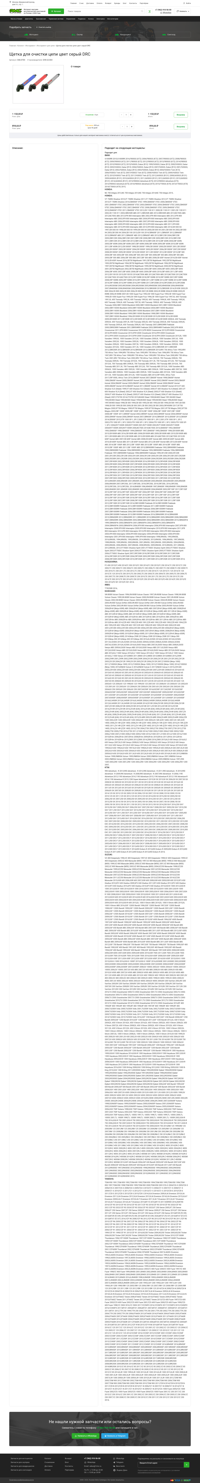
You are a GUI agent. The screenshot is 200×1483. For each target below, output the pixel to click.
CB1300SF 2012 (157, 252)
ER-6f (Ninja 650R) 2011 (139, 633)
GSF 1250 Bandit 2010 (124, 1020)
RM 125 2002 (126, 1129)
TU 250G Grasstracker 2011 (131, 1000)
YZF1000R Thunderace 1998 (155, 1238)
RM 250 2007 (137, 1134)
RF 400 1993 (114, 1006)
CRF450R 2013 (128, 467)
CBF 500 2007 (139, 255)
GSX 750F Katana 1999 (138, 1109)
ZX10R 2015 (114, 709)
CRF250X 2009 (128, 478)
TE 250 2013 (172, 576)
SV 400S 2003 (132, 981)
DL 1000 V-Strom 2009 (143, 1034)
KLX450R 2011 (115, 703)
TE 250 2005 (168, 574)
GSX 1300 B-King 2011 (122, 1070)
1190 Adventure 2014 (126, 776)
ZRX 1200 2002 (133, 762)
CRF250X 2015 (128, 475)
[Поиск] (142, 11)
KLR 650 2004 (127, 751)
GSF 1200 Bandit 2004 (118, 1048)
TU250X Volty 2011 (133, 1014)
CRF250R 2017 (165, 553)
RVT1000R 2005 (116, 428)
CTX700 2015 (132, 397)
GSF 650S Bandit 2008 (162, 933)
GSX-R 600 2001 (157, 897)
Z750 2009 (113, 731)
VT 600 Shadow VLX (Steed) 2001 (169, 389)
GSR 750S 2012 (168, 953)
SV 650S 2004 (128, 1092)
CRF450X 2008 (153, 470)
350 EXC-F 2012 (115, 841)
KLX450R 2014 (140, 703)
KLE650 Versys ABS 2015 (162, 650)
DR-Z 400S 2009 (157, 1151)
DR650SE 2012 (166, 1173)
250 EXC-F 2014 (142, 838)
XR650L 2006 (114, 545)
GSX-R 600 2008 (171, 900)
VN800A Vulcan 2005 (153, 759)
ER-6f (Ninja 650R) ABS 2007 (145, 608)
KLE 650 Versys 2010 (163, 742)
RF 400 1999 (168, 1006)
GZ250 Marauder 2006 (164, 872)
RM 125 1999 (173, 1126)
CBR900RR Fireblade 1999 (150, 453)
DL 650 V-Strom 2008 (125, 1025)
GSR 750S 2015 (129, 956)
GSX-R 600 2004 (116, 900)
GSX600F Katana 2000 (137, 1103)
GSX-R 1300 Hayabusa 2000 (144, 1053)
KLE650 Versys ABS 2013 (119, 650)
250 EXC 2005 (142, 824)
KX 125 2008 (158, 684)
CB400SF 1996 (166, 431)
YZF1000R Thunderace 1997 (131, 1238)
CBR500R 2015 (153, 350)
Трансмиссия (41, 19)
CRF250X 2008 (115, 478)
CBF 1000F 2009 (122, 411)
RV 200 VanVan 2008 (118, 986)
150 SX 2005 (136, 802)
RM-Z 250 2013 (141, 1140)
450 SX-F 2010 (157, 816)
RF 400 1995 (125, 1006)
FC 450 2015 (110, 565)
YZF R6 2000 (125, 1224)
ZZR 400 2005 (151, 628)
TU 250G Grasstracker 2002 (166, 992)
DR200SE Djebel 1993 (141, 1070)
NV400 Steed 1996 (163, 400)
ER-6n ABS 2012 (170, 619)
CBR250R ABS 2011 (133, 213)
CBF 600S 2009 (141, 272)
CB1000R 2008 (166, 319)
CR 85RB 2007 (120, 294)
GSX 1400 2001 (115, 1090)
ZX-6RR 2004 (155, 717)
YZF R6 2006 (136, 1221)
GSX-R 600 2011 (166, 894)
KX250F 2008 (149, 692)
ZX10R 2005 (163, 703)
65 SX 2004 (114, 785)
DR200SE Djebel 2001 (136, 1076)
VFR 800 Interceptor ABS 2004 (134, 219)
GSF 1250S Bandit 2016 (119, 919)
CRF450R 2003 (128, 461)
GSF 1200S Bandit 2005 (159, 911)
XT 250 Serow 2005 (161, 1207)
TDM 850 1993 (136, 1182)
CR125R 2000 (166, 453)
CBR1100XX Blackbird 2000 (128, 305)
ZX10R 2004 (152, 703)
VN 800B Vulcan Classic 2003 (128, 600)
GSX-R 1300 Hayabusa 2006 (129, 1059)
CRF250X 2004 (140, 475)
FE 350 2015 (178, 579)
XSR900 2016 (170, 1202)
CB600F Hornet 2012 (152, 386)
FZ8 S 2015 (133, 1193)
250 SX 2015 (158, 796)
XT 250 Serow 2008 (134, 1210)
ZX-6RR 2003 (144, 717)
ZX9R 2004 (142, 659)
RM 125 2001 (114, 1129)
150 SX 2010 (114, 804)
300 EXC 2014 (142, 832)
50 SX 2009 (114, 782)
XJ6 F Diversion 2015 (136, 1202)
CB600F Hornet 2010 (117, 386)
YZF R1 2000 (169, 1230)
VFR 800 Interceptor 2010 (149, 528)
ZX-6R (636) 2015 (131, 717)
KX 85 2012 (153, 681)
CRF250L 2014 (128, 486)
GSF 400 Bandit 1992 (141, 947)
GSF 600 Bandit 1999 (172, 1084)
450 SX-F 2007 (120, 816)
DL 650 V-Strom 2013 (136, 1028)
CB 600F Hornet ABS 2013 (163, 442)
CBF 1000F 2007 (164, 411)
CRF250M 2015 (170, 283)
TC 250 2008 (169, 568)
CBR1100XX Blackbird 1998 (143, 313)
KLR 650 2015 (174, 753)
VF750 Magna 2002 (173, 408)
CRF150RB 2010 (129, 280)
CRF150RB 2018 (139, 277)
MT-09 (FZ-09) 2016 (134, 1216)
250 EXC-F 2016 (155, 832)
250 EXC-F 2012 (115, 838)
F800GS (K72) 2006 (138, 159)
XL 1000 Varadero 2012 (146, 347)
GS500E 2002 (173, 961)
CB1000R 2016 (164, 316)
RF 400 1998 (157, 1006)
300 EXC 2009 (166, 829)
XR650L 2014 (137, 539)
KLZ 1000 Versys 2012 (141, 653)
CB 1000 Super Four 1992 (136, 294)
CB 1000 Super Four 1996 (141, 297)
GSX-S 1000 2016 (116, 961)
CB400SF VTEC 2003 (135, 205)
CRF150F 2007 (115, 495)
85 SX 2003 (153, 788)
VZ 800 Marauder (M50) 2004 (146, 866)
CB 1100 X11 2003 (117, 213)
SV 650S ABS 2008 (133, 972)
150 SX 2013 (147, 804)
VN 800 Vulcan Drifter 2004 (132, 606)
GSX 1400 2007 (115, 1092)
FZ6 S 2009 (133, 1188)
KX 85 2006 (173, 678)
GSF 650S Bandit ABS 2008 (166, 939)
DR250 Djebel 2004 (123, 1084)
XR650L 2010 (160, 545)
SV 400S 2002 (120, 981)
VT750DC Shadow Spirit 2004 (126, 551)
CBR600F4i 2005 (116, 525)
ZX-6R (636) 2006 (161, 712)
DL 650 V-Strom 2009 (143, 1025)
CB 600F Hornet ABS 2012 (141, 442)
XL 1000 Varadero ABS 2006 (144, 369)
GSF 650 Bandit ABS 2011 (145, 930)
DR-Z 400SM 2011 (162, 1159)
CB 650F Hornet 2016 (118, 260)
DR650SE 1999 (153, 1168)
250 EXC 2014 (166, 827)
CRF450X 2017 (166, 467)
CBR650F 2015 (163, 417)
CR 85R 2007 (140, 291)
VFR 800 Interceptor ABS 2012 (162, 216)
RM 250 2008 (148, 1134)
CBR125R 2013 (128, 241)
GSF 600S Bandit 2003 (137, 925)
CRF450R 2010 (166, 464)
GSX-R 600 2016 (143, 897)
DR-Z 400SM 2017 (144, 1154)
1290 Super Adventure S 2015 (141, 779)
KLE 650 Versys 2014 (153, 745)
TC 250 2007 (158, 568)
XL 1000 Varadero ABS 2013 (144, 375)
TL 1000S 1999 (161, 1115)
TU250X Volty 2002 (150, 1009)
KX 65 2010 (133, 675)
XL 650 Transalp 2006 (129, 325)
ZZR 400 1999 (155, 625)
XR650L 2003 (160, 542)
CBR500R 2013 (141, 350)
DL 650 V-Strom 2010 (161, 1025)
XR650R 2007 (114, 484)
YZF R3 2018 (147, 1205)
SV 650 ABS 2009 (165, 970)
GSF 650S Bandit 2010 (118, 936)
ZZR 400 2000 (167, 625)
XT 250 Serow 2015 (167, 1213)
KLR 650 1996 (115, 748)
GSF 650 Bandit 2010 (141, 1165)
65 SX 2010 (173, 785)
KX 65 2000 (114, 673)
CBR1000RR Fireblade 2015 (120, 514)
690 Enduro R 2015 (144, 849)
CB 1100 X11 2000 (152, 210)
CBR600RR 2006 (116, 520)
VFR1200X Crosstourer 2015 (167, 336)
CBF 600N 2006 (115, 244)
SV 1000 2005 (163, 1042)
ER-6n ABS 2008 (116, 619)
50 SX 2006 (168, 779)
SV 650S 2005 (156, 1095)
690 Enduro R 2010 (176, 849)
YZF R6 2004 (158, 1221)
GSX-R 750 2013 (119, 1126)
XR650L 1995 (126, 539)
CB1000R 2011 (115, 319)
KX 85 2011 (143, 681)
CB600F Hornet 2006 (141, 383)
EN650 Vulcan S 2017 (147, 667)
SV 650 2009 (125, 1039)
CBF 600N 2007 (128, 244)
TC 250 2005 (136, 568)
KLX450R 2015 (115, 700)
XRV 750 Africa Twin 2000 (164, 355)
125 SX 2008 (158, 793)
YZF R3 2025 (147, 1207)
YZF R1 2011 (125, 1227)
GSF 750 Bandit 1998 (153, 944)
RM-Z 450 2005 (115, 1143)
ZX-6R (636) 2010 (139, 714)
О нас (81, 3)
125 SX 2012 (125, 796)
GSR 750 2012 (115, 1042)
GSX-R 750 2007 (119, 1123)
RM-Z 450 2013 (141, 1145)
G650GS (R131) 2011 (136, 178)
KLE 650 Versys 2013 (135, 745)
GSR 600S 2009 (129, 953)
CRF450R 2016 (140, 461)
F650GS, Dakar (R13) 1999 (142, 164)
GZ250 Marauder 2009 (145, 875)
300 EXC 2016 (178, 827)
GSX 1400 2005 (168, 1090)
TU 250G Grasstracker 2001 (143, 992)
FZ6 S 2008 (124, 1188)
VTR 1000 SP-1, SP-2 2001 (153, 419)
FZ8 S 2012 (114, 1193)
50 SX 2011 (133, 782)
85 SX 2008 (124, 790)
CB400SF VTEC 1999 (138, 202)
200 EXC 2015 (152, 818)
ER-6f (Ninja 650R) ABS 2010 (136, 611)
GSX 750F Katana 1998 (118, 1109)
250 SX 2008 (125, 799)
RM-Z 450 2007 (141, 1143)
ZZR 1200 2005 (146, 720)
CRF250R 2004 (128, 556)
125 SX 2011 (114, 796)
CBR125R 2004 (165, 235)
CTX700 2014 (121, 397)
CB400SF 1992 (166, 428)
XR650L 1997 (172, 539)
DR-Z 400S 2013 (129, 1154)
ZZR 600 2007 (151, 670)
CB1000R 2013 (140, 319)
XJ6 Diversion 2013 (142, 1196)
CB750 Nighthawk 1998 (119, 266)
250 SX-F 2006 (128, 807)
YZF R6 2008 (131, 1219)
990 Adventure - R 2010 (172, 771)
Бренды (117, 3)
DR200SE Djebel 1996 (118, 1073)
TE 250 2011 (150, 576)
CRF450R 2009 (153, 464)
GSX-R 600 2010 (116, 903)
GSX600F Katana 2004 (137, 1106)
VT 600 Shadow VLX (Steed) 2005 (123, 394)
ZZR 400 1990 (129, 622)
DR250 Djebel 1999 (123, 1081)
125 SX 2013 (136, 796)
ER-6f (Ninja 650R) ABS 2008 (169, 608)
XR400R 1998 (163, 486)
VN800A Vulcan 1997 (171, 759)
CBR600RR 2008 (171, 517)
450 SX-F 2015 (165, 813)
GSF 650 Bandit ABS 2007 (141, 928)
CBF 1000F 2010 (136, 411)
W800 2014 (162, 656)
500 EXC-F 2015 (169, 846)
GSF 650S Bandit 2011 (137, 936)
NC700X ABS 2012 (145, 274)
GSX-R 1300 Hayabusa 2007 (153, 1059)
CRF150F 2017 (173, 489)
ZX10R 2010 (135, 706)
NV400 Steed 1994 (132, 400)
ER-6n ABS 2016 (153, 617)
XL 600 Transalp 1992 (118, 299)
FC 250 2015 (153, 565)
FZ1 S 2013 (143, 1191)
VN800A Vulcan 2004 (136, 759)
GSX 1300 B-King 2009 (165, 1067)
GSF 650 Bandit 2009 (124, 1165)
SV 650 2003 (140, 1037)
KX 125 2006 (114, 684)
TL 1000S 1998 (148, 1115)
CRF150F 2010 (140, 495)
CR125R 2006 (161, 456)
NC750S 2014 (142, 428)
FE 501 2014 (128, 582)
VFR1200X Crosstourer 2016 (144, 333)
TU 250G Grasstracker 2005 (154, 995)
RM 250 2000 (137, 1131)
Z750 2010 (123, 731)
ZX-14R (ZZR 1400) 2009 (145, 723)
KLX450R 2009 (153, 700)
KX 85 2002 (133, 678)
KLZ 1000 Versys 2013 (160, 653)
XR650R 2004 (161, 481)
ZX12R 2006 (146, 661)
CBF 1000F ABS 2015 (136, 447)
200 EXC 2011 (154, 821)
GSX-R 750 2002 (133, 1120)
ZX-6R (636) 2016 (137, 709)
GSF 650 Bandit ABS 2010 (124, 930)
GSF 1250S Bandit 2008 (159, 914)
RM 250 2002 (160, 1131)
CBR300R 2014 (168, 288)
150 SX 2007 (158, 802)
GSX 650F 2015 (168, 958)
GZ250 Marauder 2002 (164, 869)
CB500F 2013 (174, 417)
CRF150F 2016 (115, 492)
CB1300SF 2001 (170, 246)
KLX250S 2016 (128, 645)
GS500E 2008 (161, 964)
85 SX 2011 (153, 790)
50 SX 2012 (143, 782)
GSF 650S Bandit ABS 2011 (153, 942)
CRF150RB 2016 (129, 283)
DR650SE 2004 (141, 1170)
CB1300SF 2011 (143, 252)
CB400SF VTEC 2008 (140, 207)
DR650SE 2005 (153, 1170)
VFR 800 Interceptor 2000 (161, 534)
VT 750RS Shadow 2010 (115, 199)
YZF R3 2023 (114, 1207)
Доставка (90, 3)
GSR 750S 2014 (115, 956)
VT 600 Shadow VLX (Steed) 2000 (141, 389)
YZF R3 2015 (114, 1205)
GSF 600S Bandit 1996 (158, 919)
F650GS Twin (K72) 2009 (161, 173)
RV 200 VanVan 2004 (125, 984)
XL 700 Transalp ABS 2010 (165, 364)
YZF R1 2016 (136, 1233)
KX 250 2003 (172, 686)
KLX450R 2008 (140, 700)
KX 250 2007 (136, 689)
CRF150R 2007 (115, 500)
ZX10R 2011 (146, 706)
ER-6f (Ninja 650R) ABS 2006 (121, 608)
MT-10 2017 (160, 1202)
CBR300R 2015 (155, 288)
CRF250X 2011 (153, 478)
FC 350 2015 (131, 565)
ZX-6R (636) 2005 (146, 712)
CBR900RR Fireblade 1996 (164, 450)
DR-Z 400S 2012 (116, 1154)
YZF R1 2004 (125, 1230)
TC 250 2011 (118, 571)
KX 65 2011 (143, 675)
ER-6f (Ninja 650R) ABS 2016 (121, 617)
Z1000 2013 (176, 734)
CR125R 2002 (114, 456)
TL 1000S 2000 (174, 1115)
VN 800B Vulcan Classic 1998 (166, 594)
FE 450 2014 (168, 579)
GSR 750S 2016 (142, 956)
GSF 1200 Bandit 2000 (118, 1050)
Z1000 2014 (142, 731)
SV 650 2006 (172, 1037)
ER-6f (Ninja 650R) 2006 (119, 631)
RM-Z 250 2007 (145, 1137)
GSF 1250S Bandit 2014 (119, 914)
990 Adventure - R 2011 (152, 771)
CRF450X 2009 (166, 470)
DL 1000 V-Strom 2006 (168, 1031)
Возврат (108, 3)
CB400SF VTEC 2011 (118, 210)
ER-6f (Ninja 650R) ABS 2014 (149, 614)
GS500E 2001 (161, 961)
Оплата (99, 3)
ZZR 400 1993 (165, 622)
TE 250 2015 (125, 574)
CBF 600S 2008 (128, 272)
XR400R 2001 (114, 489)
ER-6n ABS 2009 (129, 619)
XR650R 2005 (172, 481)
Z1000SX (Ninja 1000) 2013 (144, 664)
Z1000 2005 (173, 731)
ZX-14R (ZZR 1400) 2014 (166, 726)
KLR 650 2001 (174, 748)
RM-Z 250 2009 (171, 1137)
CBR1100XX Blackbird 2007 (143, 311)
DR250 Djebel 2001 (155, 1081)
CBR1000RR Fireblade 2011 (143, 506)
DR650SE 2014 (115, 1176)
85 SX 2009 (133, 790)
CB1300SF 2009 (116, 252)
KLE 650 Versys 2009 (145, 742)
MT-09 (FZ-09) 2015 (117, 1216)
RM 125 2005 (160, 1129)
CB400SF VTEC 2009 (158, 207)
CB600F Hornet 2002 (152, 380)
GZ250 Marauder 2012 (127, 877)
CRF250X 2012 (166, 478)
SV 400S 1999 (163, 978)
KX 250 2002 (161, 686)
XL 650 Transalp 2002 (137, 322)
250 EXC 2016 (119, 824)
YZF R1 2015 (125, 1233)
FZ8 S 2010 (173, 1191)
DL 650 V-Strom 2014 (118, 1023)
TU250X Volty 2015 (117, 1017)
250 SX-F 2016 (170, 804)
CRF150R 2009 (140, 500)
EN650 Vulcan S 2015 (165, 667)
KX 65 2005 (163, 673)
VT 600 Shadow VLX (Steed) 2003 (144, 392)
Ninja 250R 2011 (164, 636)
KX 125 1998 (125, 684)
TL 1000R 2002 (173, 1117)
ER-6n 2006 (114, 737)
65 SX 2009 (163, 785)
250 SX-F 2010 (177, 807)
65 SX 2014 (133, 788)
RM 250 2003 (171, 1131)
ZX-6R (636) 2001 (167, 709)
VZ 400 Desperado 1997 (135, 858)
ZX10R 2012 (156, 706)
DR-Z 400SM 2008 (116, 1159)
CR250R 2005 (161, 458)
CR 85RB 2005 (176, 291)
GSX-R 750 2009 (147, 1123)
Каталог (57, 11)
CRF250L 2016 (164, 484)
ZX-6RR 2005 (166, 717)
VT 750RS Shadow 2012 (155, 199)
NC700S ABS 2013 (117, 216)
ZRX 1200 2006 (172, 762)
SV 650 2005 (161, 1037)
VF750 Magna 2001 (157, 408)
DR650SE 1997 (115, 1168)
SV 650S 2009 (127, 1098)
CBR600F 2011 (155, 232)
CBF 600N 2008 (142, 244)
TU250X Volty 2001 (133, 1009)
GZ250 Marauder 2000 (127, 869)
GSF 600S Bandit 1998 (118, 922)
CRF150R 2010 (153, 500)
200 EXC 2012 (166, 821)
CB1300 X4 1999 (130, 230)
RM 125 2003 (137, 1129)
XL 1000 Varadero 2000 (146, 338)
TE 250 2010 (139, 576)
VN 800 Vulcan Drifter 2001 (143, 603)
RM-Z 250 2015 (174, 1134)
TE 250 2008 (118, 576)
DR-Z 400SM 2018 (159, 1154)
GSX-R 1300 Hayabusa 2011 (168, 1062)
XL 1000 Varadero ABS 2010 (156, 372)
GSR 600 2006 (123, 880)
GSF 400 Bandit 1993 (159, 947)
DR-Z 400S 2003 (157, 1148)
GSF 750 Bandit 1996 (118, 944)
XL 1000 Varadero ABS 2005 (121, 369)
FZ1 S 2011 (124, 1191)
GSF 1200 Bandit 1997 (123, 1045)
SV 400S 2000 (175, 978)
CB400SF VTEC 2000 (155, 202)
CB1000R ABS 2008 (134, 433)
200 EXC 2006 (175, 818)
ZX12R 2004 (114, 661)
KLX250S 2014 (154, 639)
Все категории (112, 19)
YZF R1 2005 (114, 1230)
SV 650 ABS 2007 (135, 970)
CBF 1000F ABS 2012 (122, 445)
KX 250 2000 (140, 686)
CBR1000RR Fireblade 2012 (120, 506)
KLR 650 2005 (139, 751)
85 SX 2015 (143, 788)
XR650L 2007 (126, 545)
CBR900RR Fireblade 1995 (142, 450)
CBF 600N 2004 (166, 241)
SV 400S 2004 (144, 981)
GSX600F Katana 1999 (118, 1103)
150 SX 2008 (169, 802)
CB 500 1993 (152, 403)
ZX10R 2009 (125, 706)
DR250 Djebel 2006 (155, 1084)
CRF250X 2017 (115, 475)
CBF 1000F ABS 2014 (158, 445)
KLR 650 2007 (163, 751)
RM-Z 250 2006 (132, 1137)
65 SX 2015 (173, 782)
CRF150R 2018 (128, 498)
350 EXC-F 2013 (129, 841)
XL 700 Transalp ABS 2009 (143, 364)
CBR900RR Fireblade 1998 (128, 453)
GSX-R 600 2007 (157, 900)
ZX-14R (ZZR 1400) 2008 (125, 723)
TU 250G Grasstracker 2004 (131, 995)
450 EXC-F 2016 (156, 841)
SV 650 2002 (129, 1037)
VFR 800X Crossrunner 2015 (120, 333)
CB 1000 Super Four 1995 (119, 297)
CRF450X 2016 (153, 467)
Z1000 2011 (155, 734)
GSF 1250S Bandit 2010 (119, 917)
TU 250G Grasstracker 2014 (120, 1003)
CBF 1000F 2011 (116, 414)
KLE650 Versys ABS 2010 (129, 647)
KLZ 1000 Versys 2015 (118, 656)
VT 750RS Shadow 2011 (135, 199)
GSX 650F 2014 (155, 958)
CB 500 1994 (130, 403)
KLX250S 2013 (166, 639)
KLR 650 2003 (115, 751)
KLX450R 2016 (128, 700)
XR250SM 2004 (128, 285)
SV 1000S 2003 (150, 967)
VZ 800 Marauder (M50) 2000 (127, 864)
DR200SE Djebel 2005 (136, 1078)
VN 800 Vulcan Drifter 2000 (120, 603)
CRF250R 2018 (140, 553)
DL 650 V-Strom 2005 (154, 1023)
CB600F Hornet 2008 (158, 383)
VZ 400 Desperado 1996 (115, 858)
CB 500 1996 (163, 403)
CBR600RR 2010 (144, 517)
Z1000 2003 (152, 731)
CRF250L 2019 (152, 484)
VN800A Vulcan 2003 (118, 759)
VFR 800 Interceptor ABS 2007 (134, 221)
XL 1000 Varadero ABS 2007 (168, 369)
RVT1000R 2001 (136, 425)
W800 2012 (142, 656)
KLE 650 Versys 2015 (171, 745)
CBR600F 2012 (168, 232)
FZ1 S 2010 (114, 1191)
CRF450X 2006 (128, 470)
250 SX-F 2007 (140, 807)
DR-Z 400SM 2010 (147, 1159)
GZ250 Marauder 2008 (127, 875)
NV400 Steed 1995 (148, 400)
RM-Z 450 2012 (128, 1145)
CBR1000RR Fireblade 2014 (145, 503)
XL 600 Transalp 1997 (129, 302)
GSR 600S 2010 (142, 953)
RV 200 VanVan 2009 (136, 986)
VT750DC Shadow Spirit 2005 (151, 551)
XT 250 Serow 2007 (117, 1210)
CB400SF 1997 (140, 431)
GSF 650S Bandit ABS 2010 (130, 942)
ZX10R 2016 (125, 709)
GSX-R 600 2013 (116, 897)
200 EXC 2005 (163, 818)
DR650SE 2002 (115, 1170)
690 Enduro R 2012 (125, 852)
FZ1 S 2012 (133, 1191)
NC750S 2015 (154, 428)
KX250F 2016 (147, 689)
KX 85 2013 (163, 681)
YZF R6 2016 (158, 1224)
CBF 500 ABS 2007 (133, 258)
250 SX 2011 (158, 799)
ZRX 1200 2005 (159, 762)
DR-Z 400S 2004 (171, 1148)
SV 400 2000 (168, 975)
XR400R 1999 (174, 486)
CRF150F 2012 (165, 495)
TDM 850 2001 (157, 1185)
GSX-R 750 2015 (133, 1126)
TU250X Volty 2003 (166, 1009)
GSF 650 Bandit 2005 (151, 1162)
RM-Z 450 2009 (167, 1143)
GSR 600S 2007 (115, 953)
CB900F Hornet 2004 (166, 414)
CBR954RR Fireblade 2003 (142, 327)
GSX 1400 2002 (128, 1090)
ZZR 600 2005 (127, 670)
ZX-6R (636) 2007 (176, 712)
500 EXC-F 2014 (129, 849)
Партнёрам (144, 3)
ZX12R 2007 (156, 661)
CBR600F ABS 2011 (117, 235)
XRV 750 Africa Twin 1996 (155, 352)
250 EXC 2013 (154, 827)
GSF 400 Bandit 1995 (118, 950)
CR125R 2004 (138, 456)
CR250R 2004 (149, 458)
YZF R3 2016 (125, 1205)
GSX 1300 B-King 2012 (146, 1067)
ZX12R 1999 (125, 661)
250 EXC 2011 (131, 827)
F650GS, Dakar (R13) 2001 (170, 167)
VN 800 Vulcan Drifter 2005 (155, 606)
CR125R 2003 (126, 456)
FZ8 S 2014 (143, 1193)
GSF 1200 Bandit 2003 (137, 1048)
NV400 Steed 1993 (117, 400)
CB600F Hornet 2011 (135, 386)
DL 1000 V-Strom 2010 (162, 1034)
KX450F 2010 (137, 698)
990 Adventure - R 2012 (133, 771)
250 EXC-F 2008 (142, 835)
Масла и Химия (16, 19)
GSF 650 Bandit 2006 (133, 1162)
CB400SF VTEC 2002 (118, 205)
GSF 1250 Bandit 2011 (143, 1020)
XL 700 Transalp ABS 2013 (154, 366)
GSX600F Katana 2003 (118, 1106)
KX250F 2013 (126, 695)
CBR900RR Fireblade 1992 (156, 447)
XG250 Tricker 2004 (150, 1233)
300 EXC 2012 (119, 832)
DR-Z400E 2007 (161, 1101)
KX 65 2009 (124, 675)
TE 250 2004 (157, 574)
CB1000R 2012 (128, 319)
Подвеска (81, 19)
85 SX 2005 (173, 788)
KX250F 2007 (137, 692)
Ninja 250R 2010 (150, 636)
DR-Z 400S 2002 (143, 1148)
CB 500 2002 (147, 405)
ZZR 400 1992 (153, 622)
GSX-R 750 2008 (133, 1123)
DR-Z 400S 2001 (129, 1148)
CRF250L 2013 (115, 486)
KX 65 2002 (133, 673)
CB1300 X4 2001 (158, 230)
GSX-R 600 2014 (129, 897)
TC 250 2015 (174, 565)
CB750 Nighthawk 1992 (156, 260)
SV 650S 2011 (152, 1092)
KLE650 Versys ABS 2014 (140, 650)
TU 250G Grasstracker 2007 (120, 997)
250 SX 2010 (147, 799)
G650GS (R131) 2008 (165, 175)
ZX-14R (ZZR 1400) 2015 (125, 728)
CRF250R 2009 (115, 559)
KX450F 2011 (160, 698)
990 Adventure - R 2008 (129, 774)
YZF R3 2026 (136, 1207)
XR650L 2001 (137, 542)
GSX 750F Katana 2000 (158, 1109)
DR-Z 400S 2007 (129, 1151)
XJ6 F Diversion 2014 (118, 1202)
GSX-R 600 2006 (143, 900)
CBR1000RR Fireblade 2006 (120, 511)
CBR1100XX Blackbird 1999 (120, 313)
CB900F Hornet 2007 (135, 417)
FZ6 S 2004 (168, 1185)
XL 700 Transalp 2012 (163, 361)
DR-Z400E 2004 (121, 1101)
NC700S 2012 (164, 436)
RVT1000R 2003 (163, 425)
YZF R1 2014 (169, 1224)
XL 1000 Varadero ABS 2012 (121, 375)
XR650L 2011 (172, 545)
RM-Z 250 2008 (158, 1137)
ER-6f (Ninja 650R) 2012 (159, 633)
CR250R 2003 (138, 458)
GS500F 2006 (114, 967)
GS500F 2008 (138, 967)
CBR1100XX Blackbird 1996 (120, 316)
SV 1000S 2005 (176, 967)
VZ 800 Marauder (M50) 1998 (159, 861)
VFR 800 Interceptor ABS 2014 (159, 227)
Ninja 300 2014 (115, 639)
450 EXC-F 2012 (115, 846)
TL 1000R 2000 (147, 1117)
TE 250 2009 (129, 576)
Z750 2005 (149, 728)
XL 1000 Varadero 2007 (126, 344)
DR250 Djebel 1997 (170, 1078)
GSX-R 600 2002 (171, 897)
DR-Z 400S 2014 (168, 1145)
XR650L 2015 (149, 539)
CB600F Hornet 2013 (169, 386)
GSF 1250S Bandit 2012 (159, 917)
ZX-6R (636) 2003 (116, 712)
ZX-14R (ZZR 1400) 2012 (125, 726)
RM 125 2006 (171, 1129)
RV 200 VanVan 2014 (143, 989)
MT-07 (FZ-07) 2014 (167, 1216)
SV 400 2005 (140, 978)
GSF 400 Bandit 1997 (153, 950)
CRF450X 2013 (140, 472)
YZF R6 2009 (114, 1221)
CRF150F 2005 (153, 492)
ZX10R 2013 (167, 706)
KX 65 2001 (124, 673)
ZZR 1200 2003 (120, 720)
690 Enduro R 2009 (160, 849)
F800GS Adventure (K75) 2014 (121, 184)
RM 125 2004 (148, 1129)
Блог (125, 3)
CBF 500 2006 (127, 255)
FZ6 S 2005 (178, 1185)
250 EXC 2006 (154, 824)
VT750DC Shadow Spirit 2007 (121, 553)
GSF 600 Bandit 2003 (163, 1087)
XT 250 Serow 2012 (134, 1213)
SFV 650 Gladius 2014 (137, 886)
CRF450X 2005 (115, 470)
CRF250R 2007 (166, 556)
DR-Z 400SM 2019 (175, 1154)
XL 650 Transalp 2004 (173, 322)
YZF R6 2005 (147, 1221)
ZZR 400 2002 (115, 628)
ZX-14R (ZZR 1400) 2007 (163, 720)
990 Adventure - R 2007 (149, 774)
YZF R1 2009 (147, 1227)
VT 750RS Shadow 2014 (119, 202)
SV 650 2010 (136, 1039)
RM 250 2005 (114, 1134)
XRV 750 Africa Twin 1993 (171, 350)
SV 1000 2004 (151, 1042)
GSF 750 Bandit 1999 (171, 944)
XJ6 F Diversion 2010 (126, 1199)
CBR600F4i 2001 (130, 523)
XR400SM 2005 (155, 285)
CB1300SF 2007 (170, 249)
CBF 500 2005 (115, 255)
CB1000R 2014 (153, 319)
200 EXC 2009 (131, 821)
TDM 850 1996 (174, 1182)
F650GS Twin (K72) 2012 (145, 175)
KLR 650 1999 (151, 748)
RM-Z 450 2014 (154, 1145)
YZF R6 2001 (114, 1224)
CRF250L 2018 (139, 484)
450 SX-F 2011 (169, 816)
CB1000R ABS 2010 (167, 433)
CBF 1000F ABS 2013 (140, 445)
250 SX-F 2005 (115, 807)
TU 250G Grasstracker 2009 (166, 997)
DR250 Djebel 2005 (139, 1084)
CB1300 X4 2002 (173, 230)
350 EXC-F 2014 (142, 841)
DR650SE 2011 (153, 1173)
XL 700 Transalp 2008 (167, 358)
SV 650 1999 (177, 1034)
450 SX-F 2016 (152, 813)
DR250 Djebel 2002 (171, 1081)
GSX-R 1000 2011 (152, 894)
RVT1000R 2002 (149, 425)
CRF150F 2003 (128, 492)
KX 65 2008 (114, 675)
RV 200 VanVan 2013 (125, 989)
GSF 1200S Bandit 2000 (139, 908)
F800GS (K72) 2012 (139, 161)
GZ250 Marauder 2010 (164, 875)
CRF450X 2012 (128, 472)
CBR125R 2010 (166, 238)
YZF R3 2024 (125, 1207)
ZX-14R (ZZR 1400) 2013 (145, 726)
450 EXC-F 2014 (142, 846)
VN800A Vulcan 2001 (160, 756)
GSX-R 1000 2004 (131, 891)
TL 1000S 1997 (135, 1115)
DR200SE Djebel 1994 (160, 1070)
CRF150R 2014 (128, 503)
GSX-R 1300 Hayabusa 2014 (121, 1053)
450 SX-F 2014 (128, 818)
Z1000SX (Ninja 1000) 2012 (120, 664)
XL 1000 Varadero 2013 (126, 338)
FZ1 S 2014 (153, 1191)
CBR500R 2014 (128, 350)
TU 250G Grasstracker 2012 (154, 1000)
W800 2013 (152, 656)
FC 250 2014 (164, 565)
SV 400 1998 (146, 975)
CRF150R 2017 (166, 498)
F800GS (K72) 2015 (122, 164)
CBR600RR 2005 (130, 520)
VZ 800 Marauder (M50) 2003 (121, 866)
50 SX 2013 (153, 782)
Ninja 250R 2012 (136, 636)
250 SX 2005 (169, 796)
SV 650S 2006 (168, 1095)
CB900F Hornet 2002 (131, 414)
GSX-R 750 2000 (147, 1126)
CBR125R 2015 (153, 241)
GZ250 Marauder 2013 (145, 877)
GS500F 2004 (172, 964)
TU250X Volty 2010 (117, 1014)
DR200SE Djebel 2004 (118, 1078)
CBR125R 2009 (153, 238)
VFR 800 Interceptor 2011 (171, 528)
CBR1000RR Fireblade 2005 (143, 511)
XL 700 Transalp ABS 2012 (132, 366)
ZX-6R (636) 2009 (124, 714)
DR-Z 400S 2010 (171, 1151)
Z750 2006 (158, 728)
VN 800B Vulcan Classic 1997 (141, 594)
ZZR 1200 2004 (133, 720)
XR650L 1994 (114, 539)
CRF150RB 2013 (171, 280)
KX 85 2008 (114, 681)
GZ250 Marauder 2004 (127, 872)
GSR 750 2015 (172, 1039)
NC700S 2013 (176, 436)
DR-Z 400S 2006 (116, 1151)
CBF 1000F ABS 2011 (118, 447)
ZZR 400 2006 (163, 628)
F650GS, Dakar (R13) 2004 (153, 170)
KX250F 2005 (114, 692)
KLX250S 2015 (115, 645)
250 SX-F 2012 (120, 810)
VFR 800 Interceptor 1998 (149, 537)
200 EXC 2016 (140, 818)
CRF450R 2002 (115, 461)
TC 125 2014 (172, 571)
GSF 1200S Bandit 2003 (119, 911)
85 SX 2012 (163, 790)
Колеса (91, 19)
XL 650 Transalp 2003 (155, 322)
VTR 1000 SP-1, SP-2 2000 (131, 419)
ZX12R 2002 (173, 659)
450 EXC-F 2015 (169, 841)
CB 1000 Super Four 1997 (162, 297)
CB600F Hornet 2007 (141, 378)
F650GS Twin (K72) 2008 (140, 173)
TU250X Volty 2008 (166, 1011)
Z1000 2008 (125, 734)
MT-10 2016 (150, 1202)
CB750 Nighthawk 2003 (138, 269)
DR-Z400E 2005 (134, 1101)
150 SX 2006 (147, 802)
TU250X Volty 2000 (117, 1009)
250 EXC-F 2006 (115, 835)
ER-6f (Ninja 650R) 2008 (159, 631)
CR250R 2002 (126, 458)
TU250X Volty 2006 (133, 1011)
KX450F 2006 (172, 695)
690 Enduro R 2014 (157, 852)
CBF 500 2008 (151, 255)
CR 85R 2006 (129, 291)
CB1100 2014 (143, 232)
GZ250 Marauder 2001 (145, 869)
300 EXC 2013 (131, 832)
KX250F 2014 (137, 695)
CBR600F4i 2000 (116, 523)
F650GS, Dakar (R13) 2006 (125, 167)
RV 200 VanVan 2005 (143, 984)
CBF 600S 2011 (168, 272)
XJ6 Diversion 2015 (174, 1196)
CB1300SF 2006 (157, 249)
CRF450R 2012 (115, 467)
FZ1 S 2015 (163, 1191)
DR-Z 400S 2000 (116, 1148)
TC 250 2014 (150, 571)
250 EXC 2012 (142, 827)
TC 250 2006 (147, 568)
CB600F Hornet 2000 (117, 380)
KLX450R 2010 (166, 700)
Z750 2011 (132, 731)
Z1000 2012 (166, 734)
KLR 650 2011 (127, 753)
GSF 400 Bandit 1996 (136, 950)
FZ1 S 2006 (153, 1188)
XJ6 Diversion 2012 (125, 1196)
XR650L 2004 (172, 542)
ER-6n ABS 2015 (140, 617)
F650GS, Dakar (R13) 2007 (147, 167)
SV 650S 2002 (132, 1095)
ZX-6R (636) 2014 (116, 717)
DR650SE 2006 (166, 1170)
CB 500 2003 (158, 405)
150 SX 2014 (158, 804)
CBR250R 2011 (162, 347)
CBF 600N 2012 (115, 246)
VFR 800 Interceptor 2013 (132, 531)
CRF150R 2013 (115, 503)
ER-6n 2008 (133, 737)
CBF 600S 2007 (115, 272)
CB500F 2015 (114, 419)
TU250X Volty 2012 (150, 1014)
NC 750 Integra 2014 (147, 193)
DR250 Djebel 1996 (154, 1078)
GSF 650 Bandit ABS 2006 (120, 928)
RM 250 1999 (126, 1131)
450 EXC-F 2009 (156, 843)
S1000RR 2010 (111, 159)
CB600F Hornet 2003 (169, 380)
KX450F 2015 (160, 695)
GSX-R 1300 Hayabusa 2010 (144, 1062)
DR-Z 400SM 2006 (169, 1156)
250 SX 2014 (114, 802)
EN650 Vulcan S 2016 (129, 667)
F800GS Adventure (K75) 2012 (145, 181)
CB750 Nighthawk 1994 (119, 263)
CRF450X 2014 (153, 472)
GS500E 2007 (149, 964)
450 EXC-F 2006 (115, 843)
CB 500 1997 (173, 403)
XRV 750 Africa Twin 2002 (124, 358)
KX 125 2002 (180, 684)
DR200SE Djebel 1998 (155, 1073)
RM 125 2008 (114, 1131)
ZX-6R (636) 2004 (131, 712)
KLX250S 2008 (153, 642)
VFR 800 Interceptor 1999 (128, 537)
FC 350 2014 (142, 565)
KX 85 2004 (153, 678)
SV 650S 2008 (115, 1098)
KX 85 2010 (133, 681)
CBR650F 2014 (150, 417)
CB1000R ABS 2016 (117, 433)
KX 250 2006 (125, 689)
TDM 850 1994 (149, 1182)
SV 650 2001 (118, 1037)
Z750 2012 (176, 728)
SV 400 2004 (129, 978)
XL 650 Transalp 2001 (118, 322)
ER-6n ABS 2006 (167, 617)
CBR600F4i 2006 (130, 525)
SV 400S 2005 (156, 981)
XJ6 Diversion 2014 (158, 1196)
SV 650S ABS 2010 (165, 972)
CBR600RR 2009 (157, 517)
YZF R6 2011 (175, 1219)
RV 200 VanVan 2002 (171, 981)
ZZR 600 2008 (163, 670)
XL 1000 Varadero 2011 (126, 347)
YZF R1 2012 (114, 1227)
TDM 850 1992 (123, 1182)
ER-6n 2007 (123, 737)
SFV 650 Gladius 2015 (156, 886)
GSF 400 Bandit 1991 (124, 947)
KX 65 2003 (143, 673)
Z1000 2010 (145, 734)
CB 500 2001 (136, 405)
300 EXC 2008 (154, 829)
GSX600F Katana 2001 (156, 1103)
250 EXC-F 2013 (129, 838)
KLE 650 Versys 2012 (118, 745)
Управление (70, 19)
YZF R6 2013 (153, 1219)
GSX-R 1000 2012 (172, 886)
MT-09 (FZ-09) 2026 (150, 1216)
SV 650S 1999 (176, 1092)
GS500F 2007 (126, 967)
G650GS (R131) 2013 (171, 178)
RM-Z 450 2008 (154, 1143)
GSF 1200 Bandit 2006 (142, 1045)
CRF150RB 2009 (116, 280)
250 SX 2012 (169, 799)
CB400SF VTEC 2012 (135, 210)
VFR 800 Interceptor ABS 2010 (134, 224)
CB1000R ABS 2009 (150, 433)
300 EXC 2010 (178, 829)
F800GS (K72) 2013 (155, 161)
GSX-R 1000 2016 (136, 889)
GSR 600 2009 (160, 880)
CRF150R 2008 (128, 500)
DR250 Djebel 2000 (139, 1081)
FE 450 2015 (157, 579)
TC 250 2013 (140, 571)
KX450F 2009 (126, 698)
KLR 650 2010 (115, 753)
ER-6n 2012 (172, 737)
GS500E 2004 (114, 964)
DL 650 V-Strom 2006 (172, 1023)
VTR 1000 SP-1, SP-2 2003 (120, 422)
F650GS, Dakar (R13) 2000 (164, 164)
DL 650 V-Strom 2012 (118, 1028)
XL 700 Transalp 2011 (144, 361)
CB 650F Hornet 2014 (165, 258)
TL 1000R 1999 (134, 1117)
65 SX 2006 (133, 785)
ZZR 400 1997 (131, 625)
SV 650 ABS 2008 (150, 970)
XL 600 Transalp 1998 (148, 302)
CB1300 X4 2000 (144, 230)
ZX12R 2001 (163, 659)
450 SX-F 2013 (115, 818)
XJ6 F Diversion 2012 (161, 1199)
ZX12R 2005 (135, 661)
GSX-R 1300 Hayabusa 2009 (121, 1062)
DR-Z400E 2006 (147, 1101)
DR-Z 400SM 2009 (132, 1159)
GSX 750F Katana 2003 (138, 1112)
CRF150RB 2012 (157, 280)
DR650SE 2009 (128, 1173)
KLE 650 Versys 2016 (174, 739)
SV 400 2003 (118, 978)
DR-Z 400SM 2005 (153, 1156)
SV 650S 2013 (140, 1092)
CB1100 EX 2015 (116, 274)
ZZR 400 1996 (119, 625)
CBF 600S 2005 (168, 269)
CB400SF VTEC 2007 (122, 207)
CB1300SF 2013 (170, 252)
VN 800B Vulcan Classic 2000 (134, 597)
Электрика (100, 19)
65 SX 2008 (153, 785)
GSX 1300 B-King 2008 (127, 1067)
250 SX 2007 (114, 799)
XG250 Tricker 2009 (150, 1235)
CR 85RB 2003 (152, 291)
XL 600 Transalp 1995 (173, 299)
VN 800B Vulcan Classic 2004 (152, 600)
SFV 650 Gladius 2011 (144, 883)
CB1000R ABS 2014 (150, 436)
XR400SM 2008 (115, 288)
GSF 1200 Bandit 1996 (161, 1045)
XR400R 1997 (151, 486)
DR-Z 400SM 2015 (138, 1156)
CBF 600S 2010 (154, 272)
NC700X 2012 (174, 274)
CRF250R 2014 (178, 559)
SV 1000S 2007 (121, 970)
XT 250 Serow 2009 (150, 1210)
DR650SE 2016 (128, 1168)
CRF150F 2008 (165, 492)
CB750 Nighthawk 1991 (136, 260)
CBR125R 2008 (141, 238)
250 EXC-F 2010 (169, 835)
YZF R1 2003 (136, 1230)
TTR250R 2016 (111, 588)
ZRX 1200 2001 (120, 762)
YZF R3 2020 (169, 1205)
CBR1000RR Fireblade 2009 (120, 509)
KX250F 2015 (170, 689)
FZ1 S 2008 (173, 1188)
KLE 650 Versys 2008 (127, 742)
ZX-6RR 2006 (177, 717)
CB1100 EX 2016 (130, 274)
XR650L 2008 (137, 545)
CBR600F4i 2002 (144, 523)
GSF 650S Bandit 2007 (143, 933)
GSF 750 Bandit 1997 (136, 944)
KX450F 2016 (149, 695)
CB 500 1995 (141, 403)
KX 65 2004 (153, 673)
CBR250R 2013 (115, 350)
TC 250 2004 (125, 568)
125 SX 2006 (136, 793)
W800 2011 (133, 656)
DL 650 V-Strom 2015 (154, 1028)
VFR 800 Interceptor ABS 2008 (159, 221)
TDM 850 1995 (161, 1182)
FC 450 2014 (121, 565)
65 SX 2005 (124, 785)
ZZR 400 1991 (141, 622)
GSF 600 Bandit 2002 (145, 1087)
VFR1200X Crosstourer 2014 (144, 336)
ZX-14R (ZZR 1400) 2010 (166, 723)
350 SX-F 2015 (169, 810)
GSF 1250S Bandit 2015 (139, 919)
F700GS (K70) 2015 (117, 187)
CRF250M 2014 (157, 283)
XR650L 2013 (114, 548)
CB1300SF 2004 (129, 249)
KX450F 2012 (149, 698)
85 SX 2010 (143, 790)
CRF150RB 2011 (143, 280)
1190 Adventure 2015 (144, 776)
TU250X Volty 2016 (133, 1017)
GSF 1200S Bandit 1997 (155, 905)
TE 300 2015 (114, 579)
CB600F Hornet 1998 (158, 378)
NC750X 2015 (126, 277)
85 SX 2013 (173, 790)
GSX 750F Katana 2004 (158, 1112)
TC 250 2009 (180, 568)
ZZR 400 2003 (127, 628)
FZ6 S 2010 (143, 1188)
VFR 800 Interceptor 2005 (140, 534)
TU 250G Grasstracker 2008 (143, 997)
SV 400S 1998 (151, 978)
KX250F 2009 (160, 692)
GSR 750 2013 (127, 1042)
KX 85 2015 (114, 678)
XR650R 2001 (126, 481)
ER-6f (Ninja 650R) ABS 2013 (125, 614)
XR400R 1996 (139, 486)
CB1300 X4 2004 (119, 232)
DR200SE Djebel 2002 (155, 1076)
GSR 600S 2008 (169, 950)
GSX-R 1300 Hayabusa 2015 (158, 1064)
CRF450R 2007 (128, 464)
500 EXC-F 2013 (115, 849)
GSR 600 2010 (172, 880)
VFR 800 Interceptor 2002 (153, 531)
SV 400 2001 (179, 975)
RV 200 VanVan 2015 (160, 989)
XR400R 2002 (126, 489)
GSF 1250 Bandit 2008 (170, 1017)
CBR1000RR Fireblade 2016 (143, 514)
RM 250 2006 (126, 1134)
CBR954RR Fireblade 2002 (164, 327)
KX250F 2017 (158, 689)
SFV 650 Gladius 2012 (162, 883)
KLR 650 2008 (174, 751)
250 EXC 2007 (166, 824)
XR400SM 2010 (142, 288)
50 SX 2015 (158, 779)
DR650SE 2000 (166, 1168)
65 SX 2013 (124, 788)
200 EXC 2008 (119, 821)
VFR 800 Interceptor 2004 (119, 534)
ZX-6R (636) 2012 (168, 714)
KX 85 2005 (163, 678)
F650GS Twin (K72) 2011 (124, 175)
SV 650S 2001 (120, 1095)
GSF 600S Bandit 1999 (137, 922)
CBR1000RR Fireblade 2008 (143, 509)
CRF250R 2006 (153, 556)
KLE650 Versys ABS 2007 (144, 645)
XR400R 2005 (161, 489)
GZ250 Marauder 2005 (145, 872)
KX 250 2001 (150, 686)
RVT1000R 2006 (129, 428)
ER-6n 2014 (114, 739)
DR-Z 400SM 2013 (116, 1162)
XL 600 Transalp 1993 (137, 299)
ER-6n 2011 (162, 737)
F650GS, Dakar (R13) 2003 (130, 170)
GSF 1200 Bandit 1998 (156, 1050)
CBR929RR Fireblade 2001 (120, 327)
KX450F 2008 (114, 698)
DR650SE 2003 (128, 1170)
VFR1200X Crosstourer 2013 (120, 336)
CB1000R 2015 (151, 316)
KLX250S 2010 (128, 642)
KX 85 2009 (124, 681)
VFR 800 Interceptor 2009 (128, 528)
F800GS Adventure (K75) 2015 (146, 184)
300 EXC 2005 (119, 829)
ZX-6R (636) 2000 (152, 709)
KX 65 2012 (153, 675)
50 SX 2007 (178, 779)
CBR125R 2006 (115, 238)
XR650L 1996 (160, 539)
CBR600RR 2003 (157, 520)
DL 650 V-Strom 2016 (136, 1023)
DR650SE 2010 (141, 1173)
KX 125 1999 (136, 684)
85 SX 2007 (114, 790)
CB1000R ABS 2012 (117, 436)
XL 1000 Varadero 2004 (146, 341)
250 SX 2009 (136, 799)
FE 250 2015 (136, 579)
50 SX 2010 (124, 782)
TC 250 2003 (114, 568)
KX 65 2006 (173, 673)
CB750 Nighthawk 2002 (119, 269)
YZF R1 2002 (147, 1230)
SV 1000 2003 (139, 1042)
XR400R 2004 (149, 489)
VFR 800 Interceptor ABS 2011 (159, 224)
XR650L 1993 (166, 537)
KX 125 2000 (169, 684)
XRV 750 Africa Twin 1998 (120, 355)
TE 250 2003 (147, 574)
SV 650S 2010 (139, 1098)
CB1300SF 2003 (116, 249)
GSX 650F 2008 (155, 956)
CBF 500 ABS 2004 (164, 255)
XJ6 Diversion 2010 (173, 1193)
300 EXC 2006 (131, 829)
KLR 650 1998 (139, 748)
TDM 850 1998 (119, 1185)
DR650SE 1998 (141, 1168)
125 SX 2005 (125, 793)
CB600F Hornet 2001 (135, 380)
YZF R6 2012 (142, 1219)
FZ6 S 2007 (114, 1188)
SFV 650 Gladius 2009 (125, 883)
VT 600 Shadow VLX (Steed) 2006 (151, 394)
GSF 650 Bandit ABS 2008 (163, 928)
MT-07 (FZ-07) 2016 (117, 1219)
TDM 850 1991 (111, 1182)
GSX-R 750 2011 (174, 1123)
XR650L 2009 (149, 545)
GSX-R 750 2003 (147, 1120)
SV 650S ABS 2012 (117, 975)
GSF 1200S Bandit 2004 (139, 911)
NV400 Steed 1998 (117, 403)
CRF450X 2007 (140, 470)
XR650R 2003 (149, 481)
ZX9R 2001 (113, 659)
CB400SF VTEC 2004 (153, 205)
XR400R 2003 (138, 489)
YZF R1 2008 (158, 1227)
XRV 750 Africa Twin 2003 (146, 358)
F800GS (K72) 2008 (171, 159)
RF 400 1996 (136, 1006)
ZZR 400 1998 (143, 625)
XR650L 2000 (126, 542)
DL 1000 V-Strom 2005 (149, 1031)
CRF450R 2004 (166, 461)
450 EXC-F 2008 (142, 843)
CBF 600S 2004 (155, 269)
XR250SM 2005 (142, 285)
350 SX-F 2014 (140, 813)
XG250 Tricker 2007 (117, 1235)
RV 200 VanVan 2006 (160, 984)
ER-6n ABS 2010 (143, 619)
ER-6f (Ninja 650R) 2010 (119, 633)
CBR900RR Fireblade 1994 (120, 450)
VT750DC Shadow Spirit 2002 (157, 548)
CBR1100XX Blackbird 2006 (120, 311)
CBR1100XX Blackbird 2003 (120, 308)
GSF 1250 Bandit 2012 (162, 1020)
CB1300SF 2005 (143, 249)
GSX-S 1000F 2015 (132, 961)
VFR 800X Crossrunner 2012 (131, 330)
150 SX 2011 (125, 804)
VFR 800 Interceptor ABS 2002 (137, 216)
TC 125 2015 (161, 571)
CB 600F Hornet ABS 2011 (120, 442)
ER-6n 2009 (143, 737)
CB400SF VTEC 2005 (170, 205)
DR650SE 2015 (128, 1176)
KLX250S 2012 (115, 642)
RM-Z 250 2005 (119, 1137)
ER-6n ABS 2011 (157, 619)
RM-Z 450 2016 (167, 1140)
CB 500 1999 (114, 405)
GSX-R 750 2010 (161, 1123)
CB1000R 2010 (138, 316)
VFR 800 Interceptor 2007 (169, 525)
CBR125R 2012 (115, 241)
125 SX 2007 (147, 793)
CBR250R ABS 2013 (166, 213)
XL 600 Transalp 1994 (155, 299)
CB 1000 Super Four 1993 (158, 294)
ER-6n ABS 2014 (116, 622)
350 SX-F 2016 (157, 810)
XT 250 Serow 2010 (167, 1210)
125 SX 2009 (169, 793)
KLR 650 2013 (151, 753)
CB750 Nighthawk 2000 (158, 266)
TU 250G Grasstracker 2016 (166, 1003)
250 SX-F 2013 (132, 810)
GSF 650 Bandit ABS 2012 (167, 930)
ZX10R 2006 (173, 703)
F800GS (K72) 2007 (155, 159)
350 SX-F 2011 (115, 813)
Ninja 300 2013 (128, 639)
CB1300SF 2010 (129, 252)
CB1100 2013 (131, 232)
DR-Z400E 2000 (151, 1098)
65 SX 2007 (143, 785)
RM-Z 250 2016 (161, 1134)
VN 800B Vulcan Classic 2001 (158, 597)
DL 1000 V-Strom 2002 (172, 1028)
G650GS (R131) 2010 (118, 178)
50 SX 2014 (163, 782)
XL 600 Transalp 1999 (166, 302)
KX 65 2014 (173, 675)
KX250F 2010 (172, 692)
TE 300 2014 (125, 579)
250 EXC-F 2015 (168, 832)
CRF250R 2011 (140, 559)
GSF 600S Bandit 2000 (156, 922)
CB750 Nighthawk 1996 (158, 263)
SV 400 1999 (157, 975)
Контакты (133, 3)
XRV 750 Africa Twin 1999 (142, 355)
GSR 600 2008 (148, 880)
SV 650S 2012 (164, 1092)
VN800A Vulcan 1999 (124, 756)
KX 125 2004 (129, 686)
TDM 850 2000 (144, 1185)
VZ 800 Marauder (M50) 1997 (134, 861)
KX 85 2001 (124, 678)
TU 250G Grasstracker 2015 (143, 1003)
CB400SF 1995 (153, 431)
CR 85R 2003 (179, 288)
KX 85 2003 (143, 678)
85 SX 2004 (163, 788)
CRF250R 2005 (140, 556)
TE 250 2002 (136, 574)
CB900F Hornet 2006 (117, 417)
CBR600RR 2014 (162, 514)
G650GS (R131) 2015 (124, 181)
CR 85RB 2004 (164, 291)
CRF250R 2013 (166, 559)
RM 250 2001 (148, 1131)
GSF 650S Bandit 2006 (124, 933)
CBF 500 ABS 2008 (148, 258)
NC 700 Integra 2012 (113, 193)
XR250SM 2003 (115, 285)
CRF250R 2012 (153, 559)
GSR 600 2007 (136, 880)
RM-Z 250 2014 (154, 1140)
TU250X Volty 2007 (150, 1011)
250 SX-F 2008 (152, 807)
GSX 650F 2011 (115, 958)
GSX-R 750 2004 (161, 1120)
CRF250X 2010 (140, 478)
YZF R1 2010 (136, 1227)
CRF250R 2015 (115, 556)
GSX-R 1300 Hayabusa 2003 (134, 1056)
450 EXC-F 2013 (129, 846)
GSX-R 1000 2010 (137, 894)
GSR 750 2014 (160, 1039)
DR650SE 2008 (115, 1173)
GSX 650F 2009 (168, 956)
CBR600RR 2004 (144, 520)
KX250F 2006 (126, 692)
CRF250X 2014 (166, 472)
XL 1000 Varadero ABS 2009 (132, 372)
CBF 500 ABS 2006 (117, 258)
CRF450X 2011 (115, 472)
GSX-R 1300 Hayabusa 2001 (168, 1053)
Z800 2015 (160, 739)
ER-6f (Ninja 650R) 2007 (139, 631)
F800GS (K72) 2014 (172, 161)
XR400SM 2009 (128, 288)
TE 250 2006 (179, 574)
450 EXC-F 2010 (169, 843)
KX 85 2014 (173, 681)
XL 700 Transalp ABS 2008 (120, 364)
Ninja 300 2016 (141, 639)
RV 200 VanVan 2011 (171, 986)
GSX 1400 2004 (155, 1090)
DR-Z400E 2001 (165, 1098)
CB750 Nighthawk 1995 (138, 263)
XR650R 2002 (138, 481)
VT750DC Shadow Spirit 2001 (133, 548)
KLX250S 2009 (140, 642)
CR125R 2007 (172, 456)
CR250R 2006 (172, 458)
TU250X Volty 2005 (117, 1011)
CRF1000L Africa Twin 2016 (120, 378)
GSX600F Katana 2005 (156, 1106)
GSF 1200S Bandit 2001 (159, 908)
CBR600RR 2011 (130, 517)
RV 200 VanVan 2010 (153, 986)
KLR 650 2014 (163, 753)
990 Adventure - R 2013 (114, 771)
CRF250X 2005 (153, 475)
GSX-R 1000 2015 (151, 889)
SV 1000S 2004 (163, 967)
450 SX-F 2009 (144, 816)
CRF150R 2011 (166, 500)
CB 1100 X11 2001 (167, 210)
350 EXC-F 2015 (169, 838)
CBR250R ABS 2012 (150, 213)
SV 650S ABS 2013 (133, 975)
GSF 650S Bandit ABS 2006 (120, 939)
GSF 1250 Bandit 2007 (151, 1017)
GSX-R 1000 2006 (161, 891)
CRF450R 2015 (153, 461)
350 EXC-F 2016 (156, 838)
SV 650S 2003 (144, 1095)
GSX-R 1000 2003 (116, 891)
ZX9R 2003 (132, 659)
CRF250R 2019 (153, 553)
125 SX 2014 (147, 796)
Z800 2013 (133, 739)
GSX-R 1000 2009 (123, 894)
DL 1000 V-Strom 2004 (130, 1031)
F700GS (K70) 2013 (168, 184)
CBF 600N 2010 (168, 244)
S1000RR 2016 (123, 159)
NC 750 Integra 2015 (164, 193)
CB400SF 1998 (115, 431)
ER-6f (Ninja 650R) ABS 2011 (160, 611)
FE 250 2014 (146, 579)
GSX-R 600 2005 (129, 900)
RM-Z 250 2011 (115, 1140)
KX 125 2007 (147, 684)
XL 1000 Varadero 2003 (126, 341)
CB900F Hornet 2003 (149, 414)
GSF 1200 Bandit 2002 (156, 1048)
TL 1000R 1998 (121, 1117)
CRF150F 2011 (153, 495)
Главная (73, 3)
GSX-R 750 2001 (119, 1120)
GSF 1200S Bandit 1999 (119, 908)
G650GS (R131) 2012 (153, 178)
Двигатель (29, 19)
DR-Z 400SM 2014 (123, 1156)
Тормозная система (56, 19)
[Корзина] (149, 11)
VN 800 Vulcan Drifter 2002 (166, 603)
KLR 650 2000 (163, 748)
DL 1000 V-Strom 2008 (124, 1034)
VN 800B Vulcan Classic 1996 (117, 594)
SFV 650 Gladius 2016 (118, 886)
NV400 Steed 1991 (162, 397)
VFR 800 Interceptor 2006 (148, 525)
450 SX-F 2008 (132, 816)
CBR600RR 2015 (171, 520)
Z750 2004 (139, 728)
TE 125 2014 (114, 574)
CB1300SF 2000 (156, 246)
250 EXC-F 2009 (156, 835)
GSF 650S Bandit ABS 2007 (143, 939)
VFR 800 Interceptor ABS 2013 (134, 227)
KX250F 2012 (114, 695)
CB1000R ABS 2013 (134, 436)
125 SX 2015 (114, 793)
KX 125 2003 (118, 686)
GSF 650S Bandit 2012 (156, 936)
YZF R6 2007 (125, 1221)
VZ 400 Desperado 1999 (175, 858)
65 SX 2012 (114, 788)
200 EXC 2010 (142, 821)
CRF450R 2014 (140, 467)
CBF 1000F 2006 (150, 411)
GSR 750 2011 (148, 1039)
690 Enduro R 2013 (141, 852)
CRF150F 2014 (115, 498)
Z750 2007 (167, 728)
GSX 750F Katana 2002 (118, 1112)
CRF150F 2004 (140, 492)
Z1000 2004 (163, 731)
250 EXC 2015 (131, 824)
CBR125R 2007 (128, 238)
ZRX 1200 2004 (146, 762)
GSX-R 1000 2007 (176, 891)
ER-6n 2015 (123, 739)
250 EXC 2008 (178, 824)
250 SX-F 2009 (165, 807)
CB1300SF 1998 (129, 246)
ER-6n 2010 (153, 737)
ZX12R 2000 (152, 659)
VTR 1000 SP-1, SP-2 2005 (164, 422)
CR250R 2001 (114, 458)
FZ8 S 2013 (124, 1193)
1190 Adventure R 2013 (163, 776)
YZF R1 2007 (169, 1227)
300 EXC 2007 (142, 829)
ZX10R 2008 (114, 706)
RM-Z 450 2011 (115, 1145)
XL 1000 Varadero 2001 (166, 338)
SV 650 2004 (150, 1037)
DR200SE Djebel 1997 (136, 1073)
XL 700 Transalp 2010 (126, 361)
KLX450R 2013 (128, 703)
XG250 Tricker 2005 (167, 1233)
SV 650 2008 (114, 1039)
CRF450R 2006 (115, 464)
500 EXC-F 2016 (156, 846)
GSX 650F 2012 (128, 958)
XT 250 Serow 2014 (150, 1213)
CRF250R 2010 (128, 559)
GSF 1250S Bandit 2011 (139, 917)
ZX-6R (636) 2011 (153, 714)
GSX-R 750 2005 (174, 1120)
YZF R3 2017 (136, 1205)
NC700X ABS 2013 (160, 274)
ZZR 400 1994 (177, 622)
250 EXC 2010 (119, 827)
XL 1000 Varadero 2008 (146, 344)
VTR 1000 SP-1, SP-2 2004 (142, 422)
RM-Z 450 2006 (128, 1143)
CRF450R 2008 (140, 464)
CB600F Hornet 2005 (123, 383)
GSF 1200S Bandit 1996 (135, 905)
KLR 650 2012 (139, 753)
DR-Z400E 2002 (178, 1098)
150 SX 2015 (125, 802)
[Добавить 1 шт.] (130, 114)
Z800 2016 (151, 739)
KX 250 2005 (114, 689)
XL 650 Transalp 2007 (148, 325)
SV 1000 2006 (175, 1042)
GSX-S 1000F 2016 (147, 961)
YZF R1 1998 (114, 1233)
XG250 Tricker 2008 (134, 1235)
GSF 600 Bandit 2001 (127, 1087)
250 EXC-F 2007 (129, 835)
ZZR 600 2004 (115, 670)
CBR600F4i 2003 (158, 523)
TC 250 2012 (129, 571)
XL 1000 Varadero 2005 (166, 341)
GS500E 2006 (138, 964)
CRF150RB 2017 (143, 283)
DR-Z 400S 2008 (143, 1151)
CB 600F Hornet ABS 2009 (156, 439)
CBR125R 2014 (141, 241)
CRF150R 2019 (140, 498)
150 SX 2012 (136, 804)
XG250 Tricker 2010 (167, 1235)
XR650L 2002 (149, 542)
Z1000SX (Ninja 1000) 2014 (167, 664)
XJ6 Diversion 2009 (157, 1193)
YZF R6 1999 (136, 1224)
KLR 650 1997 (127, 748)
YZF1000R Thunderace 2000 (121, 1241)
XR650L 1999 (114, 542)
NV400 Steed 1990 (146, 397)
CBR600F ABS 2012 (134, 235)
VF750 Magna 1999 (140, 408)
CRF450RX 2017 (170, 405)
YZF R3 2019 (158, 1205)
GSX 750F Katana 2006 (118, 1115)
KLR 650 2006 (151, 751)
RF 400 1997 (147, 1006)
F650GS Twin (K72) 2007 (119, 173)
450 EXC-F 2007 (129, 843)
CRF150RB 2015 (116, 283)
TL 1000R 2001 (160, 1117)
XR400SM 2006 (168, 285)
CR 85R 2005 (118, 291)
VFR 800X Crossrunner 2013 (154, 330)
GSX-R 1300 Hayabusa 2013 (134, 1064)
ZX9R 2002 (123, 659)
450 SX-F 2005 (177, 813)
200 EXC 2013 (178, 821)
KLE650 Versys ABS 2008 (166, 645)
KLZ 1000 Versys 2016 (122, 653)
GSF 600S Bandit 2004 (156, 925)
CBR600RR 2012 (116, 517)
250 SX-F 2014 (144, 810)
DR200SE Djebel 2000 (118, 1076)
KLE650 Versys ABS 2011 (150, 647)
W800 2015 (171, 656)
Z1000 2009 (135, 734)
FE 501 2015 (118, 582)
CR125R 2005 (149, 456)
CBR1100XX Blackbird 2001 (151, 305)
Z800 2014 (142, 739)
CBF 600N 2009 (155, 244)
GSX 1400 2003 (142, 1090)
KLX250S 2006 (166, 642)
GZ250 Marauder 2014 (164, 877)
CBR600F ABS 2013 (150, 235)
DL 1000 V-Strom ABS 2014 (148, 903)
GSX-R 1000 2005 (146, 891)
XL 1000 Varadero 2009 (166, 344)
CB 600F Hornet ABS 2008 (134, 439)
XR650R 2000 (114, 481)
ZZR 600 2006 (139, 670)
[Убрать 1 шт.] (121, 114)
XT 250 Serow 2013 (117, 1213)
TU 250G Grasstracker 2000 (120, 992)
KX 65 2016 (174, 670)
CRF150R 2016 (153, 498)
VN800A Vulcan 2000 (142, 756)
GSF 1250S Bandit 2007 (139, 914)
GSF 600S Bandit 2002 (118, 925)
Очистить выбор (45, 27)
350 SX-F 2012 (128, 813)
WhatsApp (166, 13)
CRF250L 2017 (127, 484)
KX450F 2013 (172, 698)
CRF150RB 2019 (153, 277)
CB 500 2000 (125, 405)
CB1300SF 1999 (142, 246)
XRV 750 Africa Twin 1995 (133, 352)
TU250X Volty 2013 (166, 1014)
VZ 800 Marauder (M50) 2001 (151, 864)
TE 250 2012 (161, 576)
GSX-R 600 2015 (129, 903)
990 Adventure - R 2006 (168, 774)
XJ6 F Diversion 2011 (144, 1199)
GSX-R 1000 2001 (165, 889)
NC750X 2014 (115, 277)
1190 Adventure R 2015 (118, 779)
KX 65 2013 (163, 675)
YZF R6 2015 (147, 1224)
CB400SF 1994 (128, 431)
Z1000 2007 (114, 734)
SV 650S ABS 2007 (117, 972)
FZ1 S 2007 (163, 1188)
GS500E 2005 (126, 964)
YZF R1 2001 (158, 1230)
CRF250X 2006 (166, 475)
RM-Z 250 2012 (128, 1140)
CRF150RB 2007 (167, 277)
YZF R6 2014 (164, 1219)
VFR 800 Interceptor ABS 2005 (159, 219)
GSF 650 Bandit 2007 (169, 1162)
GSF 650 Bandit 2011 (159, 1165)
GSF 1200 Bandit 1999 (137, 1050)
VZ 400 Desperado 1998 (155, 858)
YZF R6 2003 (169, 1221)
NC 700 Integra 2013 (130, 193)
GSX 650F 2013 (142, 958)
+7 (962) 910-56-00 (163, 10)
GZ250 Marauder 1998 (168, 866)
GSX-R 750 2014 (161, 1126)
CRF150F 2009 (128, 495)
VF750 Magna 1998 (124, 408)
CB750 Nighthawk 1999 (138, 266)
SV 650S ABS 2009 (149, 972)
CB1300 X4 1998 (116, 230)
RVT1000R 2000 (122, 425)
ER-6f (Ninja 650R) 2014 (119, 636)
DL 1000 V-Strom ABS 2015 (171, 903)
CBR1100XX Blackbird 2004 (143, 308)
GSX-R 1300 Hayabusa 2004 (158, 1056)
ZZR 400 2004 (139, 628)
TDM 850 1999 (131, 1185)
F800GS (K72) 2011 (122, 161)
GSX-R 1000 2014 (121, 889)
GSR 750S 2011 (155, 953)
